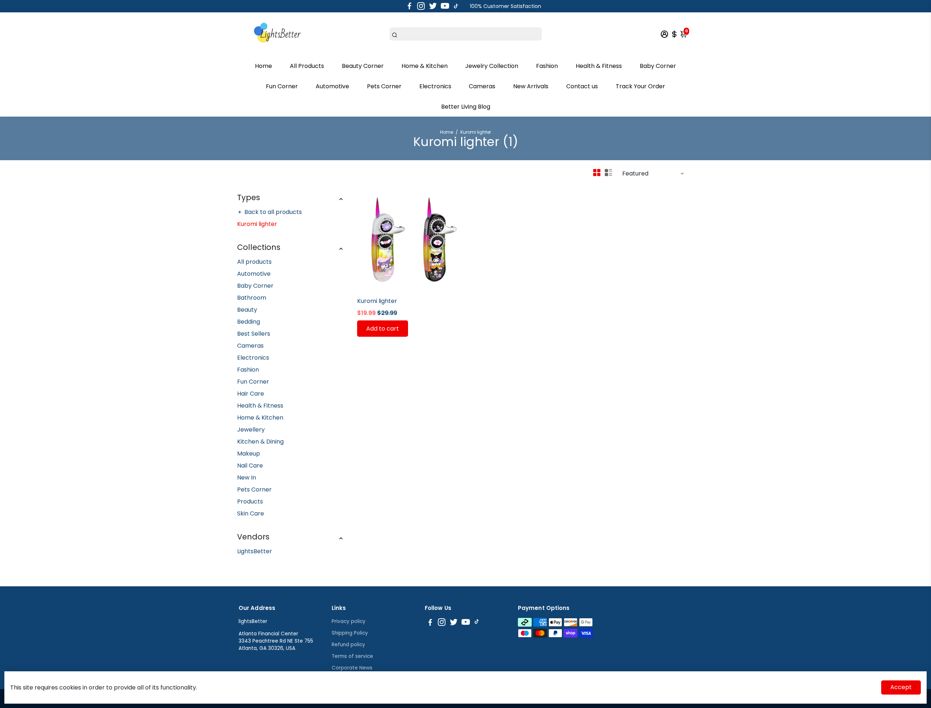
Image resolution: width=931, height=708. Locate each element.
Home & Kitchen (424, 66)
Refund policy (348, 644)
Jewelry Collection (491, 66)
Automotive (332, 86)
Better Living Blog (465, 106)
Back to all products (272, 212)
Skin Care (250, 513)
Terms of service (352, 656)
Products (250, 501)
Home (263, 66)
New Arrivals (530, 86)
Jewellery (251, 429)
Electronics (435, 86)
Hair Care (250, 393)
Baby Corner (658, 66)
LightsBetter (254, 551)
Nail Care (250, 465)
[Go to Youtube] (444, 6)
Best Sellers (253, 333)
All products (254, 262)
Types (248, 197)
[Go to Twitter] (432, 6)
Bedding (248, 321)
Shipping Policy (350, 633)
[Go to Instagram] (420, 6)
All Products (307, 66)
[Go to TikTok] (456, 6)
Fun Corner (282, 86)
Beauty (247, 310)
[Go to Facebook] (409, 6)
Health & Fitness (599, 66)
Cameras (482, 86)
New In (246, 477)
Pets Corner (384, 86)
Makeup (248, 453)
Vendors (253, 536)
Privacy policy (348, 621)
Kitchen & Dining (260, 441)
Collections (258, 247)
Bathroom (251, 298)
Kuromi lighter (377, 301)
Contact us (582, 86)
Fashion (547, 66)
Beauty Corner (363, 66)
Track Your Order (640, 86)
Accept (901, 687)
